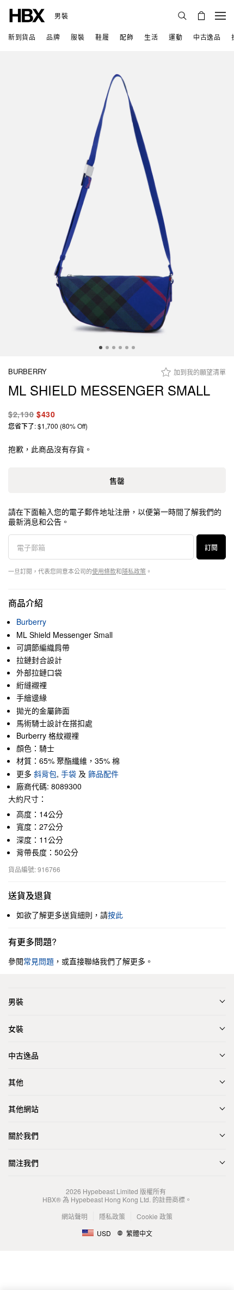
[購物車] (201, 15)
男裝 (61, 16)
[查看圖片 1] (117, 204)
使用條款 (104, 571)
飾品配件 (103, 773)
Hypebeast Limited (110, 1191)
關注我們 (23, 1162)
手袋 (68, 773)
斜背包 (45, 773)
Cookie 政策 (155, 1216)
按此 (115, 914)
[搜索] (182, 15)
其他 (15, 1081)
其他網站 (23, 1108)
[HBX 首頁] (27, 14)
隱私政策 (134, 571)
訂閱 (211, 547)
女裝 (15, 1028)
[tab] (100, 347)
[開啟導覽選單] (220, 15)
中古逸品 (23, 1055)
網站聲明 (74, 1216)
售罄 (117, 480)
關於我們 (23, 1135)
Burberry (27, 371)
